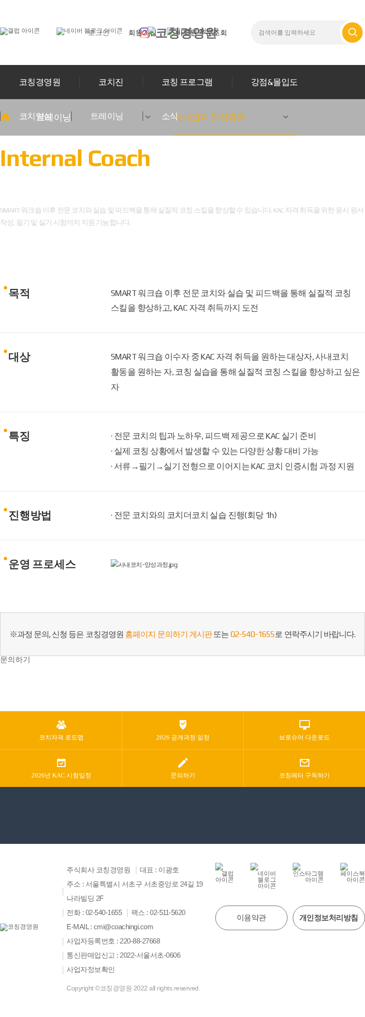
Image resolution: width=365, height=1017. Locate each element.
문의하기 (15, 659)
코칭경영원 (39, 82)
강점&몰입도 (274, 82)
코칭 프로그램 (187, 82)
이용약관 (251, 918)
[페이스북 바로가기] (352, 873)
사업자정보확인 (91, 969)
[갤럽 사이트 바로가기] (20, 30)
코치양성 (35, 116)
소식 (170, 116)
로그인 (98, 32)
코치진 (110, 82)
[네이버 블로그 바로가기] (263, 876)
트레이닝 (107, 116)
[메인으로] (182, 33)
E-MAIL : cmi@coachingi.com (110, 927)
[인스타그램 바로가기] (308, 873)
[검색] (352, 32)
